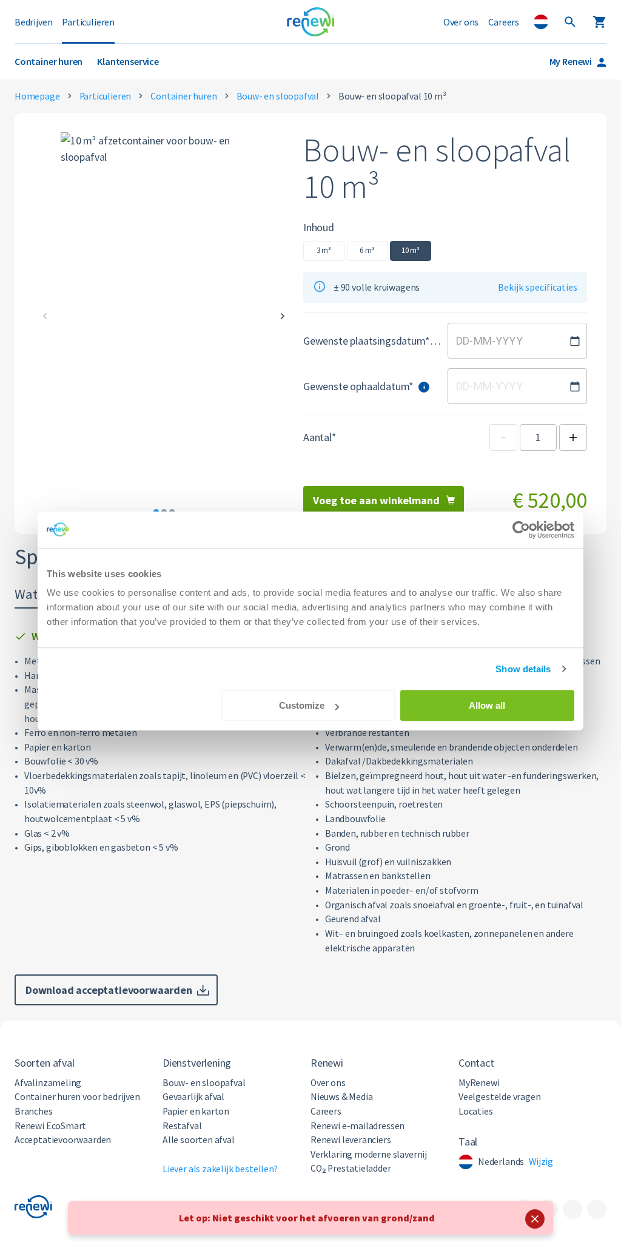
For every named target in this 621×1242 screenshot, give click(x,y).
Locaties (475, 1111)
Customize (301, 705)
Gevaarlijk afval (193, 1096)
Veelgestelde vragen (499, 1096)
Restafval (182, 1126)
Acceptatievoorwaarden (63, 1140)
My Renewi (570, 61)
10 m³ (410, 250)
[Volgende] (283, 316)
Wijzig (541, 1161)
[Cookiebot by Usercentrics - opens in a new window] (521, 530)
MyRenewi (479, 1082)
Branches (34, 1111)
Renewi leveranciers (350, 1140)
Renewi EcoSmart (50, 1126)
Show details (523, 669)
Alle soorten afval (199, 1140)
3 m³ (324, 250)
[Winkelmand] (599, 22)
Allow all (487, 705)
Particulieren (88, 22)
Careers (503, 22)
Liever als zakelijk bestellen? (220, 1169)
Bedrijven (33, 22)
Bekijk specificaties (537, 287)
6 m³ (367, 250)
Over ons (461, 22)
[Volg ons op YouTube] (596, 1209)
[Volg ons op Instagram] (572, 1209)
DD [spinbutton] (462, 340)
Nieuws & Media (341, 1096)
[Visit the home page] (311, 21)
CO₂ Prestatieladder (350, 1168)
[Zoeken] (570, 22)
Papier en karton (196, 1111)
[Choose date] (575, 341)
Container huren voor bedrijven (77, 1096)
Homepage (37, 96)
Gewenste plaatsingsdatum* (372, 341)
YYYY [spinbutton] (509, 340)
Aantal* (320, 437)
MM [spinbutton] (483, 340)
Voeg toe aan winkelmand (376, 500)
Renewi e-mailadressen (357, 1126)
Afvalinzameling (48, 1082)
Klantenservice (127, 61)
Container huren (48, 61)
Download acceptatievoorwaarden (108, 990)
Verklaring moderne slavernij (368, 1154)
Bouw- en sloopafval (278, 96)
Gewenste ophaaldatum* (364, 386)
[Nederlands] (541, 22)
